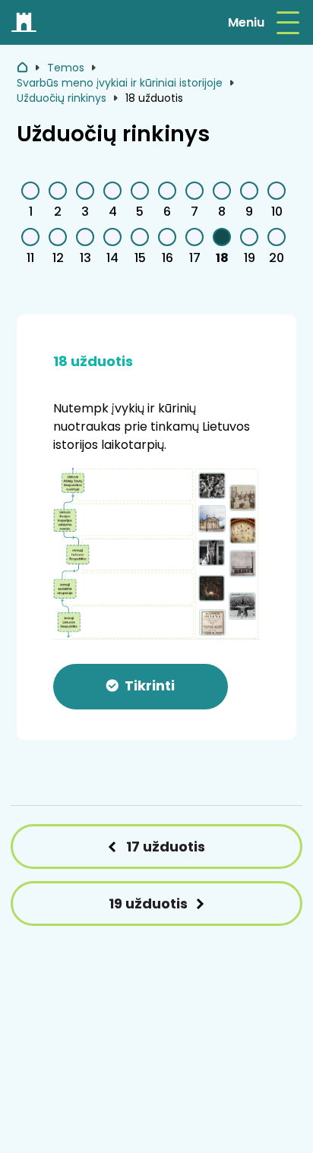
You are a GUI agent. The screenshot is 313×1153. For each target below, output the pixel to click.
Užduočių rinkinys (61, 98)
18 (222, 258)
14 (112, 258)
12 (58, 258)
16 (167, 258)
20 (276, 258)
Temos (65, 67)
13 (85, 258)
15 (140, 258)
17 (195, 258)
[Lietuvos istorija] (25, 23)
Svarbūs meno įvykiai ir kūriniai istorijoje (120, 82)
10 (277, 211)
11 (30, 258)
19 (249, 258)
